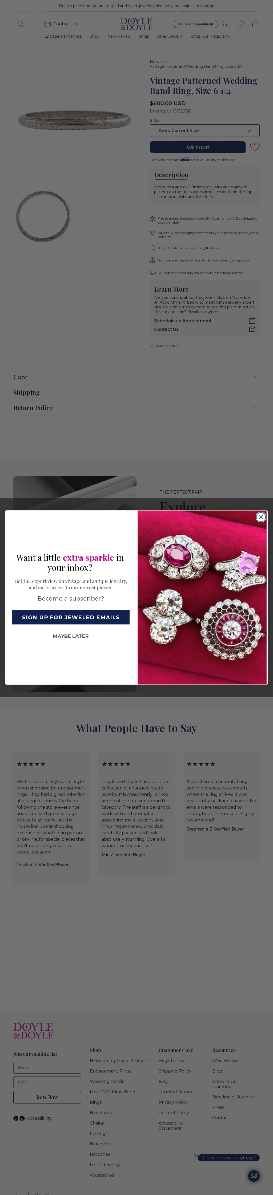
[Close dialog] (261, 517)
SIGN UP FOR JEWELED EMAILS (71, 617)
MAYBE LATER (71, 636)
